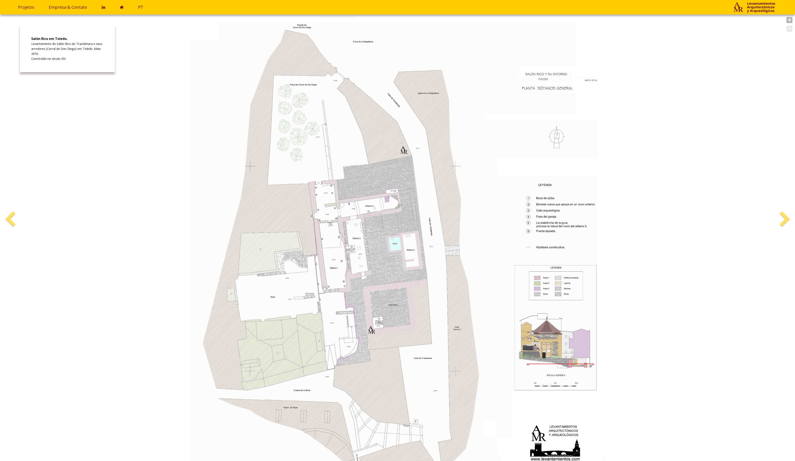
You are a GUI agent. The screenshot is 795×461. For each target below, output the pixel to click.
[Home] (754, 7)
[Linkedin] (107, 7)
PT (140, 7)
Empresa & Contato (68, 7)
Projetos (26, 7)
